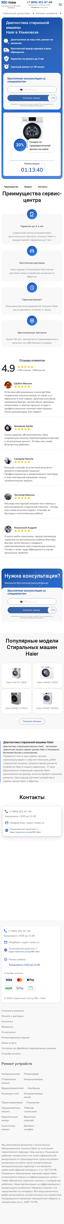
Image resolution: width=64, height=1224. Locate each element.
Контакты (42, 186)
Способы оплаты (11, 1053)
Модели (28, 186)
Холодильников (10, 1073)
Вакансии (7, 1026)
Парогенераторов (11, 1102)
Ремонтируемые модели (15, 1037)
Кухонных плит (10, 1093)
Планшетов (32, 1102)
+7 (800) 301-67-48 (39, 2)
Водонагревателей (12, 1088)
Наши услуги (9, 1042)
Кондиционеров (33, 1079)
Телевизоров (31, 1073)
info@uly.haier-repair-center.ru (27, 822)
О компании (8, 1032)
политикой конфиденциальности (32, 106)
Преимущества (11, 186)
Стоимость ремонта (12, 1010)
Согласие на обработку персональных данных (28, 1048)
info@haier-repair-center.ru (24, 942)
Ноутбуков (34, 1088)
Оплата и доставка (12, 1016)
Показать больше (32, 721)
